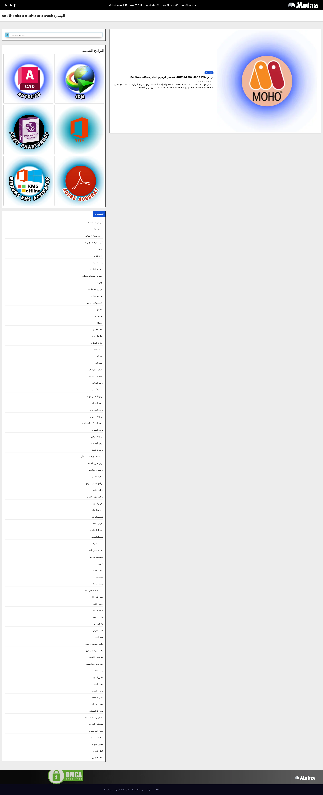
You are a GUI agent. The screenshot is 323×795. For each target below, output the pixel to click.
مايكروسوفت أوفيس (94, 644)
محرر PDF (98, 670)
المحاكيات (99, 356)
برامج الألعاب (97, 389)
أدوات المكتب (97, 229)
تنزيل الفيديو (98, 570)
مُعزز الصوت (97, 744)
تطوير (100, 563)
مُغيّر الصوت (98, 751)
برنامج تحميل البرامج (94, 483)
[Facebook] (15, 5)
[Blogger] (10, 5)
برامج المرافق (209, 72)
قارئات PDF (98, 624)
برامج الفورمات (96, 409)
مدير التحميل (97, 704)
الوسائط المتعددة (96, 376)
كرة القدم (99, 637)
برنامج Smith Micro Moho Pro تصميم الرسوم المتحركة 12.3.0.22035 (171, 77)
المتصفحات (98, 349)
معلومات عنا (108, 790)
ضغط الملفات (97, 610)
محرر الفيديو (97, 684)
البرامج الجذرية (96, 296)
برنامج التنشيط (96, 476)
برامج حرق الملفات (95, 463)
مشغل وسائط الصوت (94, 717)
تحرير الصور (98, 503)
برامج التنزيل (97, 403)
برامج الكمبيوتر (187, 5)
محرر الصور (98, 677)
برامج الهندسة (97, 443)
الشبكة (100, 323)
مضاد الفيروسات (96, 731)
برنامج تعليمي (97, 490)
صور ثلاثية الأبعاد (96, 597)
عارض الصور (97, 617)
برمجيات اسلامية (96, 470)
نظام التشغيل (150, 5)
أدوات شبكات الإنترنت (93, 242)
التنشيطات (98, 316)
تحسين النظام (97, 510)
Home (157, 790)
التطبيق (100, 309)
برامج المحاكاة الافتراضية (92, 423)
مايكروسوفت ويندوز (94, 650)
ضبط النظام (98, 603)
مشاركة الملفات (96, 711)
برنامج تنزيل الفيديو (95, 496)
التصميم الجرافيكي (116, 5)
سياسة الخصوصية (138, 790)
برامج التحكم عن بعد (94, 396)
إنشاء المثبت (97, 262)
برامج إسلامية (97, 383)
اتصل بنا (149, 790)
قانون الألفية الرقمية (122, 790)
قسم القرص (97, 630)
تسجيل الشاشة (96, 530)
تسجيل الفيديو (97, 537)
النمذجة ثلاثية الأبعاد (95, 369)
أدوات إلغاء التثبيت (95, 222)
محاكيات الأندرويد (95, 657)
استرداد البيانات (96, 269)
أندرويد (100, 249)
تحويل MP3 (98, 523)
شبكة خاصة (98, 583)
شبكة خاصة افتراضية (94, 590)
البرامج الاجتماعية (95, 289)
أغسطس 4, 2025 (203, 81)
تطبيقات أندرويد (96, 557)
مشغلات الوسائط (95, 724)
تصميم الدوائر (97, 543)
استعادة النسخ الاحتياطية (92, 276)
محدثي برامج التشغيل (94, 664)
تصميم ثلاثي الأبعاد (95, 550)
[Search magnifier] (7, 35)
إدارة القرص (98, 256)
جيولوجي (99, 577)
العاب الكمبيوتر (168, 5)
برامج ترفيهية (97, 450)
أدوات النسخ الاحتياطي (93, 236)
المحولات (99, 363)
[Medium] (6, 5)
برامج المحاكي (97, 430)
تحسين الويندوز (96, 517)
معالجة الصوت (97, 737)
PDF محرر (134, 5)
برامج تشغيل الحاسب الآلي (91, 456)
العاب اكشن (98, 329)
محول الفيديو (97, 690)
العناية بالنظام (97, 343)
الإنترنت (99, 282)
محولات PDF (97, 697)
